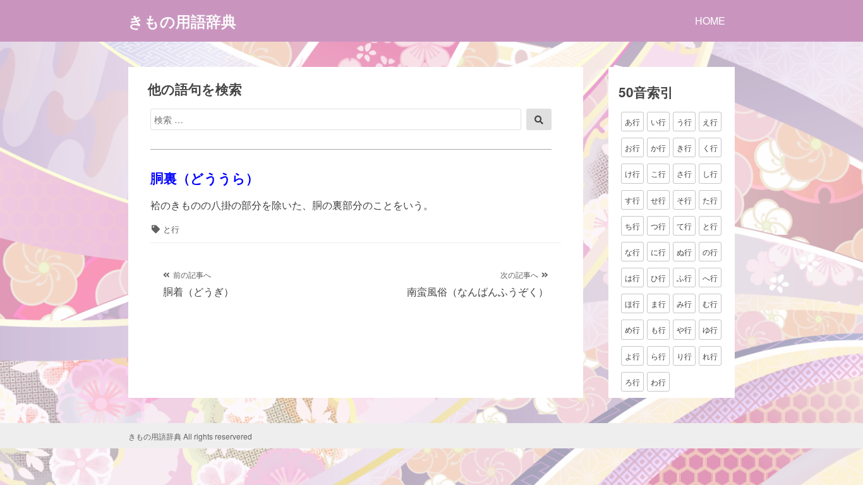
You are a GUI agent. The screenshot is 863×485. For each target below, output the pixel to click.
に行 (658, 251)
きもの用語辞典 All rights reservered (190, 436)
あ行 (632, 121)
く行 (710, 147)
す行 (632, 200)
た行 (710, 200)
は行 (632, 277)
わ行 (658, 381)
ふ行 (684, 277)
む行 (710, 303)
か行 (658, 147)
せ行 (658, 200)
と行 (171, 229)
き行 (684, 147)
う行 (684, 121)
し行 (710, 173)
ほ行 (632, 303)
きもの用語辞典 (182, 21)
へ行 (710, 277)
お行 (632, 147)
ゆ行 (710, 329)
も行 (658, 329)
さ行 (684, 173)
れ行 (710, 355)
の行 (710, 251)
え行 (710, 121)
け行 (632, 173)
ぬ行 (684, 251)
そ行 (684, 200)
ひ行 (658, 277)
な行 (632, 251)
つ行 (658, 225)
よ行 (632, 355)
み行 (684, 303)
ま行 (658, 303)
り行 (684, 355)
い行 (658, 121)
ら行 (658, 355)
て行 (684, 225)
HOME (710, 20)
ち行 (632, 225)
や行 (684, 329)
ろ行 (632, 381)
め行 (632, 329)
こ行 (658, 173)
